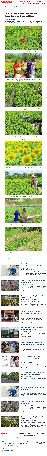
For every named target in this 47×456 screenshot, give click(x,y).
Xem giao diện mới (33, 9)
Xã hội (8, 6)
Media (12, 6)
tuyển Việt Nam (33, 366)
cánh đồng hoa (15, 21)
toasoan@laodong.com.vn (9, 450)
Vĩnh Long (23, 378)
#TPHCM (9, 258)
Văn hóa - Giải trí (5, 9)
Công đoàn (43, 6)
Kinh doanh (22, 6)
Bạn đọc (37, 6)
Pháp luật (28, 6)
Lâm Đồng (23, 333)
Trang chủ (4, 6)
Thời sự (32, 6)
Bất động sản (12, 9)
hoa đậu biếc (32, 271)
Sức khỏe (18, 9)
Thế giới (23, 9)
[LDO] (10, 271)
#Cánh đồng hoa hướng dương (13, 259)
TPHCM (34, 349)
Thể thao (17, 6)
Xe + (27, 9)
